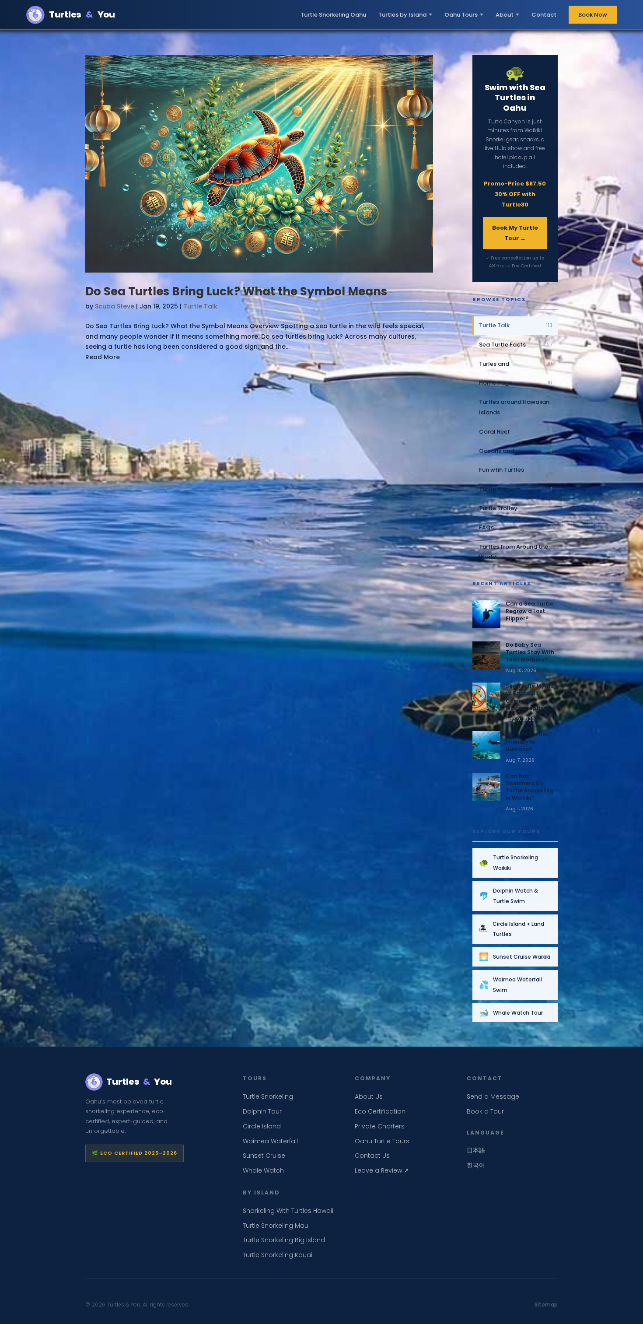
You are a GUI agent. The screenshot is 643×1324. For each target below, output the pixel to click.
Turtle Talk (200, 306)
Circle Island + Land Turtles (511, 929)
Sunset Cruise (264, 1155)
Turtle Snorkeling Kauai (277, 1254)
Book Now (592, 15)
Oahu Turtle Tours (382, 1141)
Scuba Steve (114, 306)
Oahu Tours (461, 15)
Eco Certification (380, 1111)
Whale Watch (263, 1170)
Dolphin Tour (262, 1111)
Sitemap (546, 1304)
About (505, 15)
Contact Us (372, 1155)
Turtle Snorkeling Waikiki (508, 863)
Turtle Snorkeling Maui (276, 1225)
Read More (102, 357)
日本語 (476, 1150)
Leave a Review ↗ (382, 1170)
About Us (369, 1096)
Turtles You (82, 14)
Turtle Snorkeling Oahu (333, 15)
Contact (543, 15)
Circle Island (262, 1126)
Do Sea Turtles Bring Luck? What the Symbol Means (236, 291)
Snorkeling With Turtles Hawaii (288, 1210)
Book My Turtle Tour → (515, 233)
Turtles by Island (402, 15)
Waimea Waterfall (270, 1141)
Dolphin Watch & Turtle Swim (508, 896)
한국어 (476, 1165)
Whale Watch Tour (511, 1012)
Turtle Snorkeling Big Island (284, 1240)
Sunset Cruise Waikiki (514, 956)
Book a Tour (485, 1111)
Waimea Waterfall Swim (510, 985)
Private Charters (380, 1126)
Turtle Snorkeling (268, 1096)
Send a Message (493, 1096)
